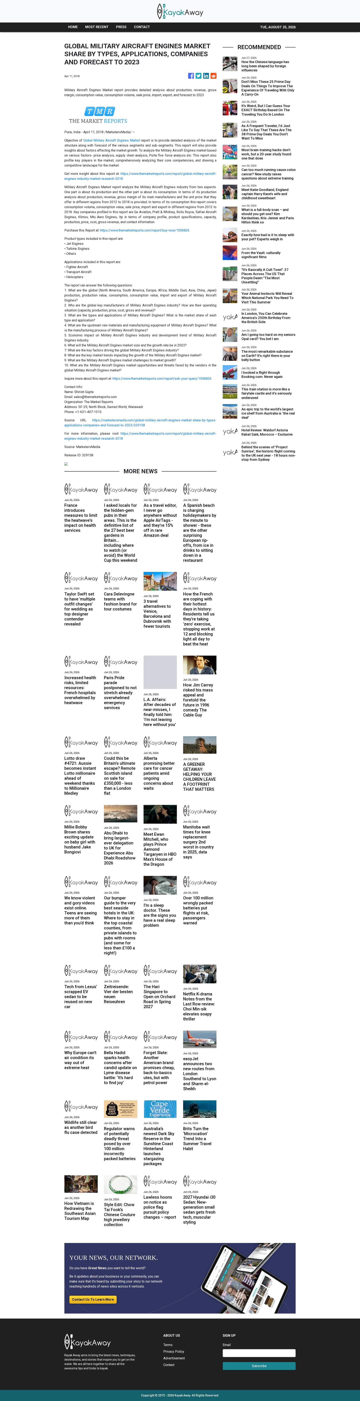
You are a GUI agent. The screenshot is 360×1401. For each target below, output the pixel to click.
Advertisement (174, 1358)
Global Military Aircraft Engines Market (111, 140)
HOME (73, 27)
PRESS (121, 27)
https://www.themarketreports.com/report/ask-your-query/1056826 (161, 379)
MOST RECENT (97, 27)
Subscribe (259, 1366)
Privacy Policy (173, 1352)
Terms (167, 1345)
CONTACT (142, 27)
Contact (168, 1365)
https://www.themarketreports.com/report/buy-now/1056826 (144, 230)
